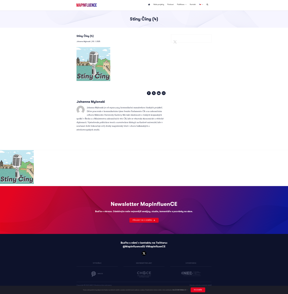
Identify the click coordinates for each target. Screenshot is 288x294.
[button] (207, 4)
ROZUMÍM (198, 290)
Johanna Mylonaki (83, 41)
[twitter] (144, 253)
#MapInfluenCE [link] (155, 246)
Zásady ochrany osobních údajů (200, 285)
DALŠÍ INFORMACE (179, 290)
